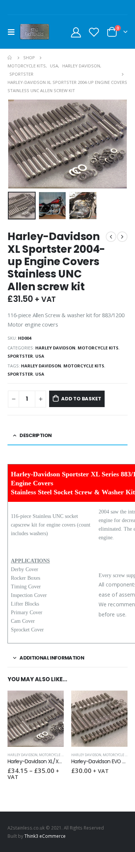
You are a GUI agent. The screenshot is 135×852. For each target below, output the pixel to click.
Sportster (20, 356)
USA (39, 356)
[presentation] (16, 144)
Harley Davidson (55, 348)
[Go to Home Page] (10, 58)
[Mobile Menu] (14, 31)
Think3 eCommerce (45, 836)
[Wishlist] (94, 32)
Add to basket (81, 398)
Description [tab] (35, 435)
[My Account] (76, 32)
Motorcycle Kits (98, 348)
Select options (51, 703)
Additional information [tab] (52, 657)
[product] (36, 719)
